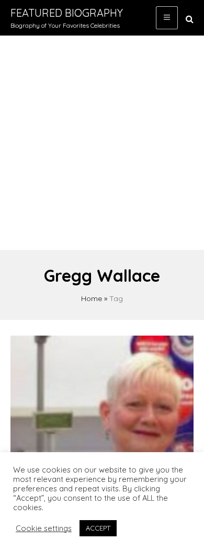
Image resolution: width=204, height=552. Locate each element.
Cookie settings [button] (44, 528)
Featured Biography (66, 12)
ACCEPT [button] (98, 528)
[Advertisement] (102, 143)
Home (91, 298)
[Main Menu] (167, 17)
